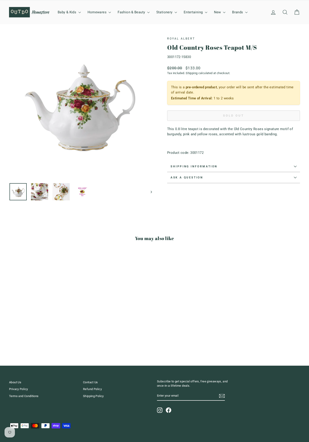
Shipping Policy (93, 396)
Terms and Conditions (24, 396)
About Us (15, 382)
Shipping (191, 73)
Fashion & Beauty (132, 12)
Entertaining (194, 12)
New (218, 12)
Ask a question (187, 177)
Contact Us (90, 382)
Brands (238, 12)
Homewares (98, 12)
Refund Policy (92, 389)
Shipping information (194, 166)
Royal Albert (181, 38)
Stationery (165, 12)
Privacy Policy (18, 389)
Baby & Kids (67, 12)
